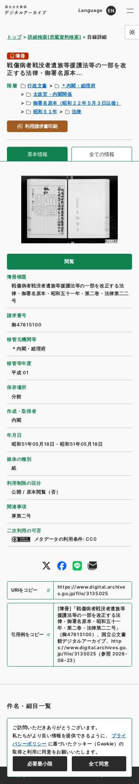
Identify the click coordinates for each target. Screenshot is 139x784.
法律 (76, 111)
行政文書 (37, 85)
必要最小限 (40, 763)
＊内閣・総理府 (78, 85)
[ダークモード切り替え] (132, 32)
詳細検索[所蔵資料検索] (54, 37)
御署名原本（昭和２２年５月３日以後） (77, 103)
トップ (14, 37)
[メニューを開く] (130, 10)
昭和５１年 (45, 111)
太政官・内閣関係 (52, 94)
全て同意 (99, 763)
